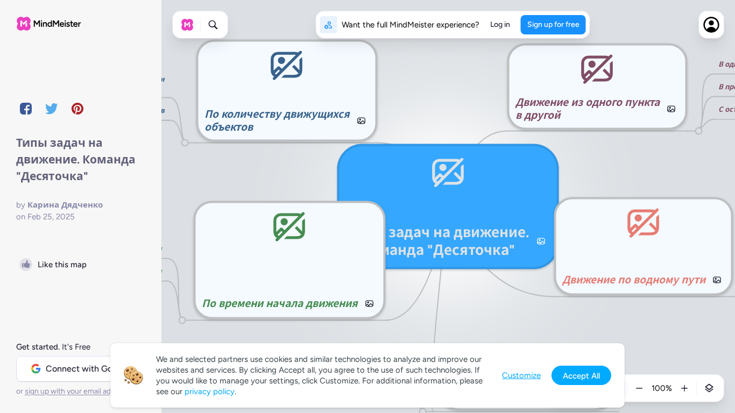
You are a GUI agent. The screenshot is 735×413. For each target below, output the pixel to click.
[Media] (540, 240)
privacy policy (210, 391)
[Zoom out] (639, 388)
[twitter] (51, 108)
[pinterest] (77, 108)
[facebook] (26, 108)
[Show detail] (709, 388)
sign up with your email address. (78, 391)
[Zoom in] (684, 388)
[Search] (213, 24)
